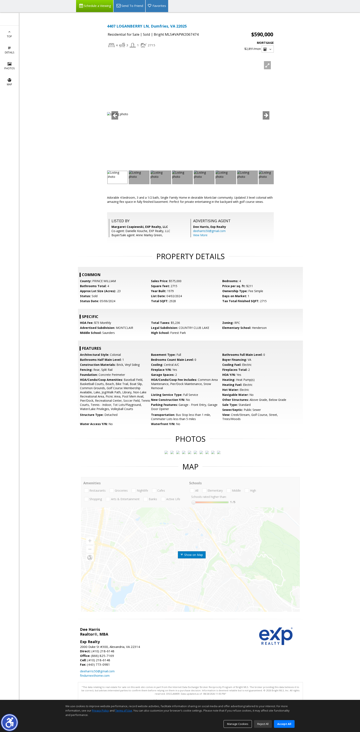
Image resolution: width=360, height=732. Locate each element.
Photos (9, 68)
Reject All (263, 724)
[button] (9, 722)
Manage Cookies (237, 724)
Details (9, 52)
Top (9, 36)
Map (9, 84)
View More (200, 235)
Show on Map (193, 555)
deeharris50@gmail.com (209, 231)
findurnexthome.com (95, 675)
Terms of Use (123, 710)
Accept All (284, 724)
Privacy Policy (100, 710)
